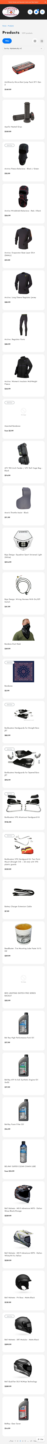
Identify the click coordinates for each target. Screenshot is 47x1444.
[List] (42, 41)
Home (4, 26)
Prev (11, 1441)
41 (31, 1441)
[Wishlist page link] (25, 12)
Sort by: (6, 48)
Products (11, 26)
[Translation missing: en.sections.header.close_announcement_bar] (45, 2)
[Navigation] (42, 11)
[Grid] (35, 41)
